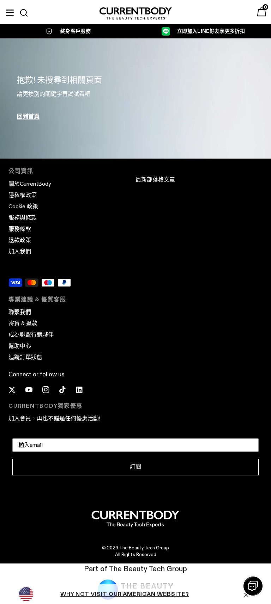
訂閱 (135, 466)
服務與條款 (22, 217)
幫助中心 (19, 346)
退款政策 (19, 240)
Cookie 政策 (23, 206)
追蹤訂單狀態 (25, 357)
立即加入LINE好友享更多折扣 (211, 31)
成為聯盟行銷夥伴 (31, 334)
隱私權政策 (22, 195)
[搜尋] (27, 12)
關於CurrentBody (29, 183)
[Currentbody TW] (136, 13)
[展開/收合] (10, 11)
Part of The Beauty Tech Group (135, 568)
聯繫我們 (19, 312)
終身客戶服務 (75, 31)
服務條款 (19, 229)
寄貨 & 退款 (22, 323)
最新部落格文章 (155, 179)
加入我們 (19, 251)
